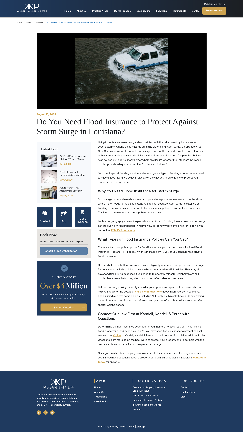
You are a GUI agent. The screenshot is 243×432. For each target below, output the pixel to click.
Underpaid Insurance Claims (147, 400)
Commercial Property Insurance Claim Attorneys (149, 389)
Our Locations (188, 392)
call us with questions (148, 291)
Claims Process (122, 11)
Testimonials (179, 11)
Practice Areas (100, 11)
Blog (183, 396)
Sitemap (140, 426)
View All (137, 409)
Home (67, 11)
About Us (82, 11)
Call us (117, 335)
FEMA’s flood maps (123, 230)
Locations (161, 11)
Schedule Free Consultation (61, 250)
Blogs (28, 22)
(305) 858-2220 (214, 10)
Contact (196, 11)
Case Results (143, 11)
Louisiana (39, 22)
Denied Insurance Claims (145, 395)
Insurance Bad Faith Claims (147, 404)
